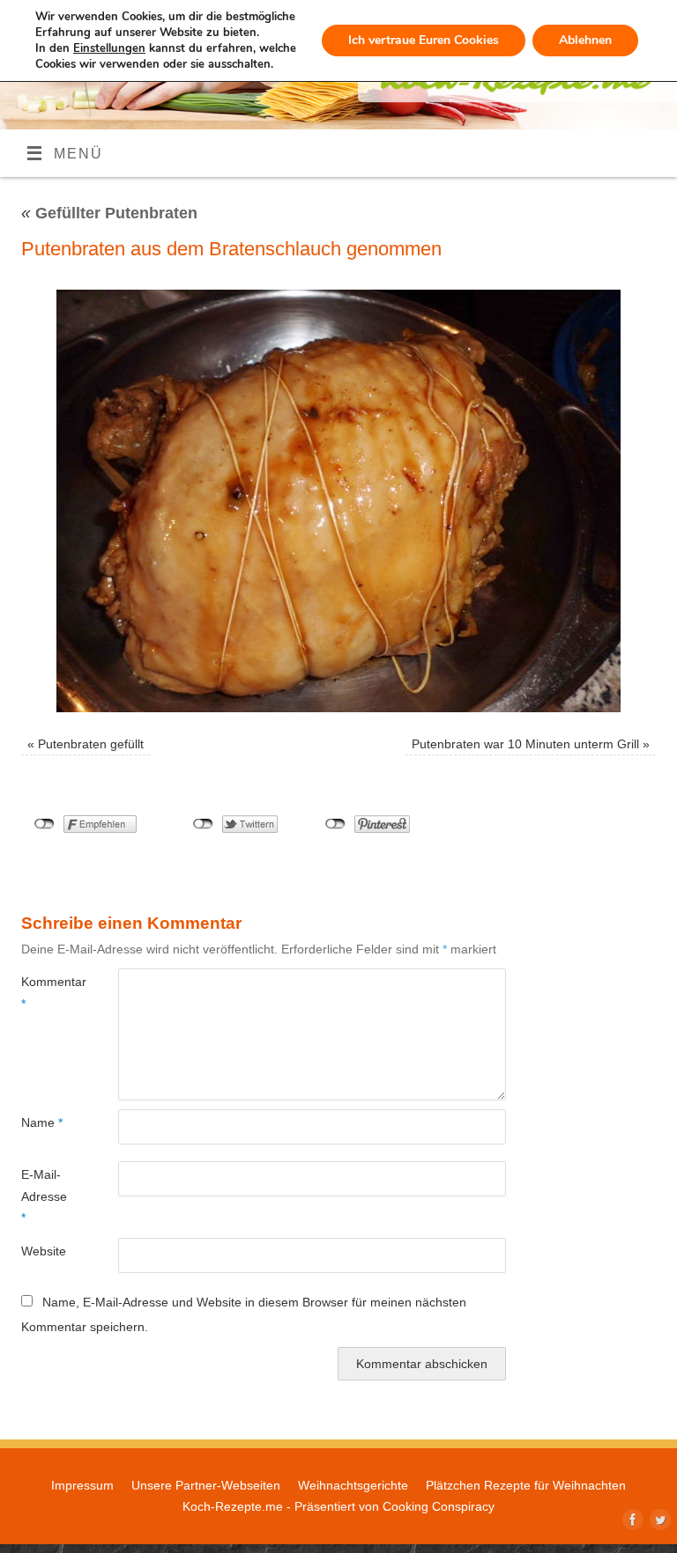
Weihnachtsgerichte (353, 1485)
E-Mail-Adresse (44, 1196)
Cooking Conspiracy (439, 1506)
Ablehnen (585, 40)
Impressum (82, 1485)
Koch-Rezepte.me (232, 1506)
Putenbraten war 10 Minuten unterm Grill (525, 744)
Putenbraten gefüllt (91, 744)
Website (43, 1251)
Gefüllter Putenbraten (109, 213)
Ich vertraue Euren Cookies (423, 40)
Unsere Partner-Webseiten (205, 1485)
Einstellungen (109, 48)
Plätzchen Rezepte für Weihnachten (526, 1485)
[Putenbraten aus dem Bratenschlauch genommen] (338, 501)
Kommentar (45, 992)
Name (42, 1122)
